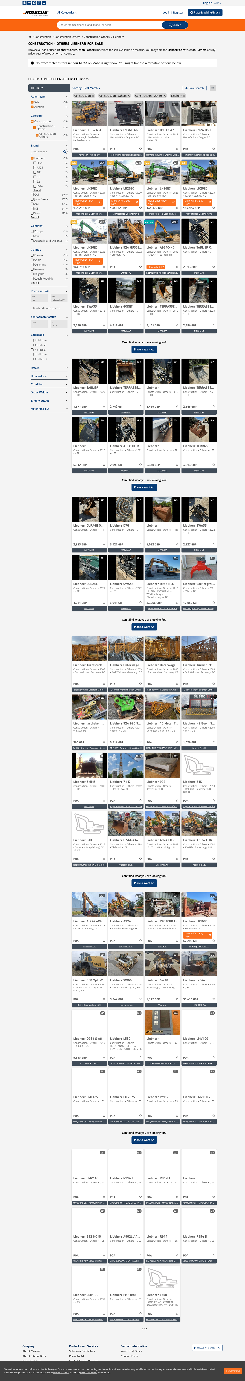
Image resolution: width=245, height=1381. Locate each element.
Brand (35, 145)
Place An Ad (76, 1356)
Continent (37, 225)
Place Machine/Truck (207, 12)
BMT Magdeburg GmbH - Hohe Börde (201, 608)
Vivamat (162, 946)
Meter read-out (40, 408)
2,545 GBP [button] (189, 406)
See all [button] (37, 190)
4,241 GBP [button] (80, 602)
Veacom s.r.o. (125, 864)
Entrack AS (126, 272)
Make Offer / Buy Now (84, 202)
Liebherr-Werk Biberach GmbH (89, 689)
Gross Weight (39, 392)
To (53, 322)
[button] (49, 88)
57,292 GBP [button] (190, 941)
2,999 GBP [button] (116, 465)
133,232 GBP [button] (81, 208)
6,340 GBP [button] (153, 465)
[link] (89, 113)
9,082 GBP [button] (153, 544)
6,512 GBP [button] (116, 325)
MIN (33, 296)
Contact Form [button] (129, 1356)
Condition (37, 384)
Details (35, 368)
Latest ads (37, 334)
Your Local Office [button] (131, 1351)
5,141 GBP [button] (153, 325)
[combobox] (194, 1347)
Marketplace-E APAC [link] (199, 946)
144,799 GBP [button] (81, 267)
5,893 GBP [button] (80, 1057)
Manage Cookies (61, 1372)
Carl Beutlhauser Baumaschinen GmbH (92, 748)
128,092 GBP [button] (118, 208)
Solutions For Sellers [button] (82, 1351)
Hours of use (39, 376)
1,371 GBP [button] (80, 406)
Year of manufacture (43, 317)
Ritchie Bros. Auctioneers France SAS (164, 272)
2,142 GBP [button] (153, 999)
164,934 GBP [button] (191, 208)
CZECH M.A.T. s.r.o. (89, 1063)
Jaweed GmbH (199, 748)
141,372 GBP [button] (154, 208)
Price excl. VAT (40, 291)
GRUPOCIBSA (199, 1004)
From (34, 322)
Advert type (38, 96)
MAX (53, 296)
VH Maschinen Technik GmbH (162, 608)
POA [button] (76, 149)
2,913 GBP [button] (80, 544)
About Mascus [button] (31, 1351)
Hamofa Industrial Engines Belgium (127, 154)
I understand (233, 1371)
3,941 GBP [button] (116, 602)
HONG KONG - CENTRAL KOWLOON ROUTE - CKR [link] (134, 1063)
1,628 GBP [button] (189, 742)
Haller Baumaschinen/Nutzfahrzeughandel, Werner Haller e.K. (176, 806)
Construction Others (67, 37)
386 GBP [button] (78, 742)
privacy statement (88, 1372)
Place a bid (154, 267)
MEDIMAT (199, 272)
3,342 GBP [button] (116, 999)
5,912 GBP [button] (80, 465)
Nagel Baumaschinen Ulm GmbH (126, 806)
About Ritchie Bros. (34, 1356)
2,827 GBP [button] (189, 544)
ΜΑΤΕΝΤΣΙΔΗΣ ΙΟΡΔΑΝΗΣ (162, 1063)
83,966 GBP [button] (154, 602)
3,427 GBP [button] (116, 544)
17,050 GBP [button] (190, 602)
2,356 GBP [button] (189, 325)
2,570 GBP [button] (80, 325)
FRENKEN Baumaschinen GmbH (126, 748)
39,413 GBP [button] (190, 999)
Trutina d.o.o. (125, 1004)
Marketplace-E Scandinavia (89, 213)
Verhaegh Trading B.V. (89, 154)
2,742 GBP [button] (116, 406)
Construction (42, 37)
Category (36, 115)
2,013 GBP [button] (189, 267)
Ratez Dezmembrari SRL (89, 1004)
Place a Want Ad (144, 349)
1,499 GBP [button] (153, 406)
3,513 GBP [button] (189, 465)
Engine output (40, 400)
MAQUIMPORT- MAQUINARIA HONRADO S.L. (205, 1063)
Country (36, 249)
